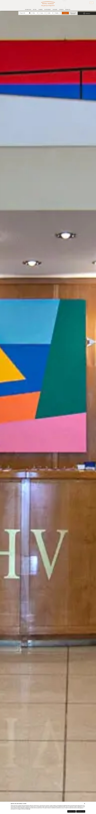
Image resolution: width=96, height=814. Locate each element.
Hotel (35, 9)
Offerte (61, 9)
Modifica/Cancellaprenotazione (73, 13)
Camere (40, 9)
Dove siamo (47, 9)
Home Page (28, 9)
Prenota (67, 9)
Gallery (55, 9)
